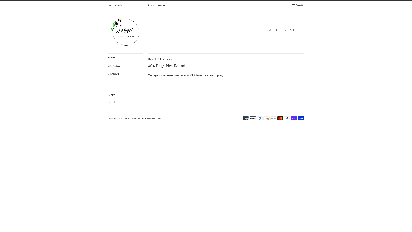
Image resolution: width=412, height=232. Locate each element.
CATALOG (114, 65)
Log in (151, 5)
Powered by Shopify (153, 118)
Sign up (162, 5)
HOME (112, 57)
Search (111, 102)
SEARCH (113, 73)
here (198, 75)
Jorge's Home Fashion (134, 118)
